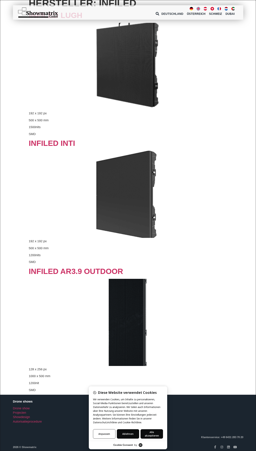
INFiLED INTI (52, 143)
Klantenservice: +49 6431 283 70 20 (222, 437)
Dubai (230, 13)
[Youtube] (235, 447)
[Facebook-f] (215, 447)
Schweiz (215, 13)
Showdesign (21, 417)
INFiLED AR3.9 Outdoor (76, 271)
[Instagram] (221, 447)
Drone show (21, 408)
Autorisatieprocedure (27, 421)
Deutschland (172, 13)
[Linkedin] (228, 447)
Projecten (19, 412)
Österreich (196, 13)
